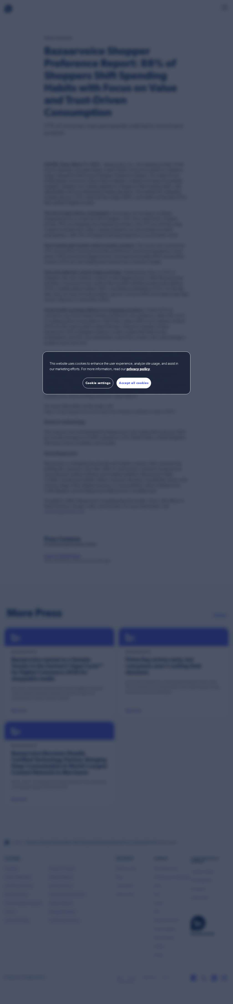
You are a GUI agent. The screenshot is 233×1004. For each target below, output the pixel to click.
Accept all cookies (134, 383)
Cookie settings (98, 383)
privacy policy (138, 369)
